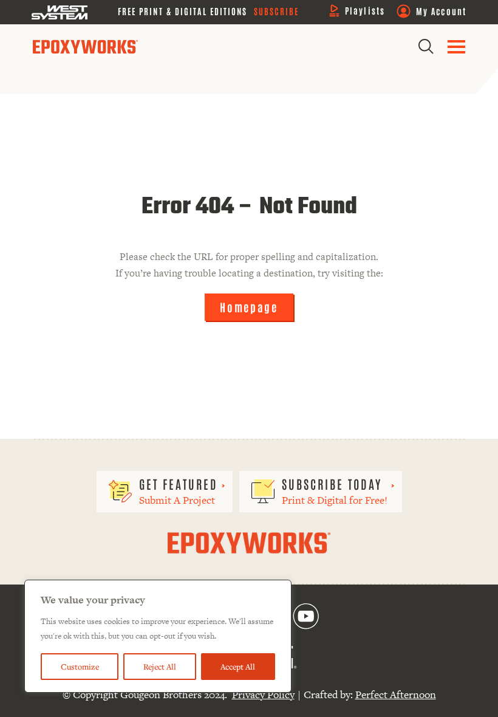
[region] (158, 636)
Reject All (159, 666)
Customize (80, 666)
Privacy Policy (263, 694)
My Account (441, 10)
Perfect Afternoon (395, 694)
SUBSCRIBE (276, 10)
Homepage (249, 307)
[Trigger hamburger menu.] (456, 46)
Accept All (237, 666)
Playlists (365, 10)
